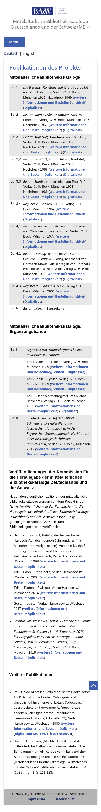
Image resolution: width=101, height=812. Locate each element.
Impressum (36, 799)
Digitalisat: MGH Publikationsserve (43, 733)
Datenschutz (64, 799)
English (29, 53)
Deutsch (11, 53)
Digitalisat (32, 107)
